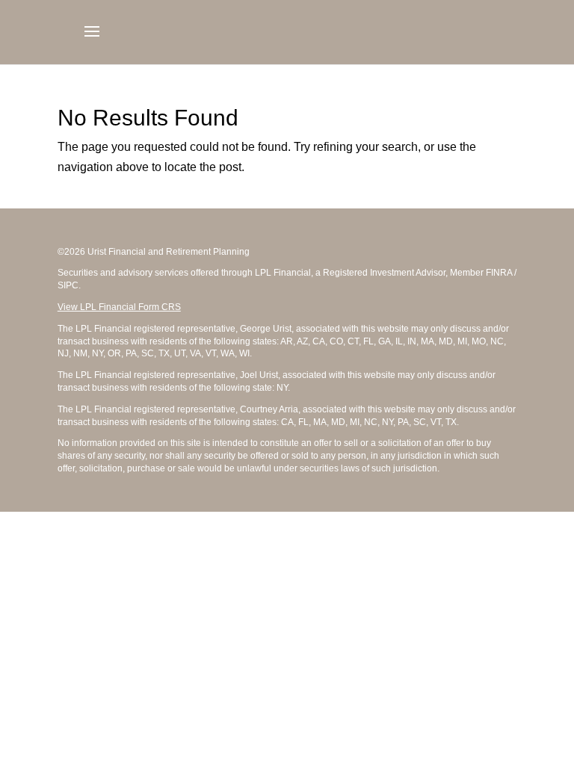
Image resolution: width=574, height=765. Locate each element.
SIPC (68, 285)
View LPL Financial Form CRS (119, 307)
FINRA (499, 272)
